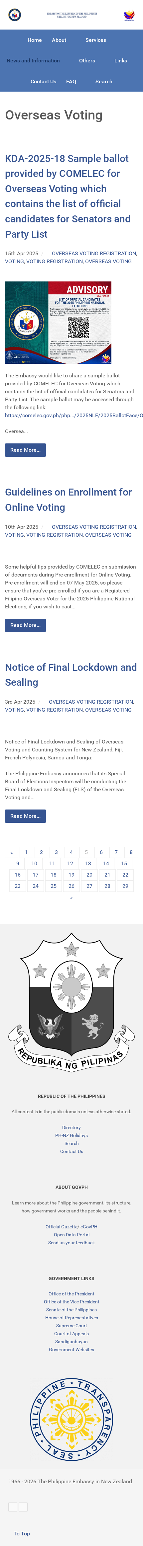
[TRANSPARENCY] (71, 1419)
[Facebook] (23, 1507)
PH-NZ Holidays (71, 1135)
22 (125, 875)
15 (124, 863)
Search (72, 1143)
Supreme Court (71, 1325)
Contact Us (71, 1151)
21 (107, 875)
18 (54, 875)
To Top (21, 1533)
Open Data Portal (71, 1234)
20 (89, 875)
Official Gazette (61, 1226)
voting (14, 261)
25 (54, 886)
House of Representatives (71, 1317)
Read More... (25, 450)
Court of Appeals (71, 1333)
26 (71, 886)
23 (18, 886)
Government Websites (71, 1349)
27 (89, 886)
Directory (71, 1127)
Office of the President (71, 1293)
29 (125, 886)
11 (52, 863)
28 (107, 886)
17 (36, 875)
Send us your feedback (71, 1242)
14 (106, 863)
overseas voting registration (94, 253)
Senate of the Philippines (71, 1309)
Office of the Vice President (71, 1301)
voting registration (54, 261)
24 (36, 886)
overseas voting (108, 261)
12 (70, 863)
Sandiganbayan (71, 1341)
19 (71, 875)
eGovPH (88, 1226)
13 (88, 863)
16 (18, 875)
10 (34, 863)
